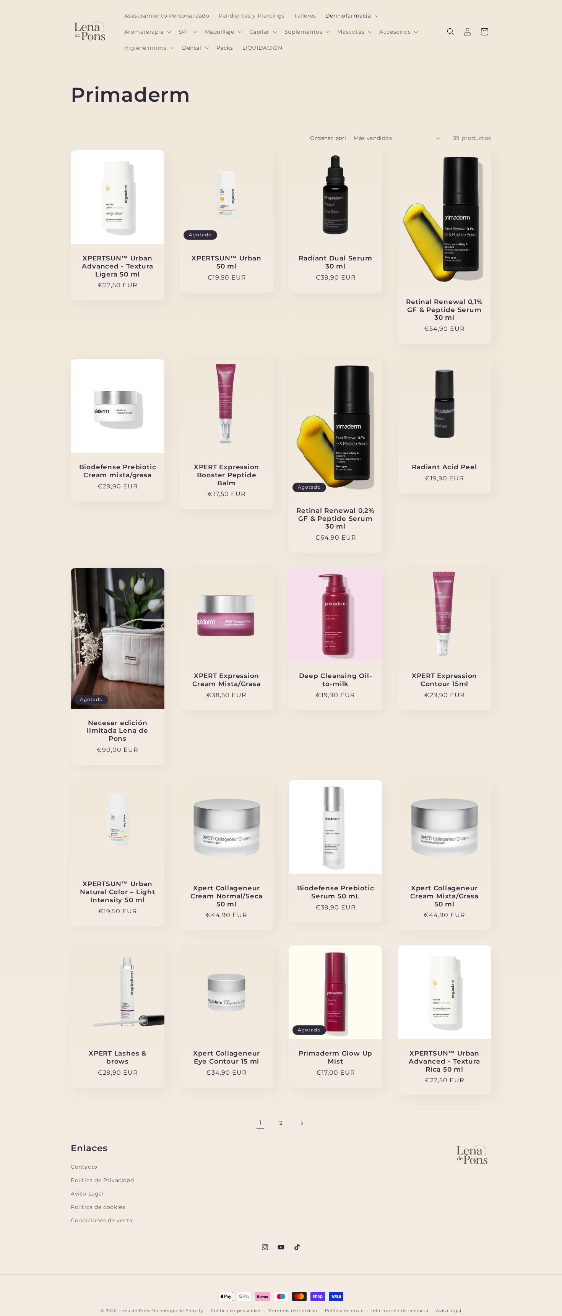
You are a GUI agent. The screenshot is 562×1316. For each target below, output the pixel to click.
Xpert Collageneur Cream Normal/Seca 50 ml (226, 896)
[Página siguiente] (301, 1123)
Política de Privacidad (102, 1180)
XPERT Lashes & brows (117, 1057)
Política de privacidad (235, 1310)
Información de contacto (399, 1310)
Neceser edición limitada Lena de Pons (117, 731)
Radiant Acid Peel (444, 467)
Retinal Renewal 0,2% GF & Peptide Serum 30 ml (335, 518)
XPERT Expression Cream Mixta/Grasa (226, 680)
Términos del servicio (292, 1310)
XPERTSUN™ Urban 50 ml (227, 262)
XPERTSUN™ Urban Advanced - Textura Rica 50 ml (444, 1061)
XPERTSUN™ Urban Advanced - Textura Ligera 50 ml (117, 266)
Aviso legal (448, 1310)
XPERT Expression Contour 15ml (444, 680)
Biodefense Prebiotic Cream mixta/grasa (117, 471)
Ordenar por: (328, 138)
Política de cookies (98, 1207)
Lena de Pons (134, 1310)
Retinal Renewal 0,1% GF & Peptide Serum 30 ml (444, 309)
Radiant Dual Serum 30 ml (335, 262)
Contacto (84, 1166)
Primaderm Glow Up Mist (335, 1057)
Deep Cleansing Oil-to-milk (335, 680)
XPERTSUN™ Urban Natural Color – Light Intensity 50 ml (117, 892)
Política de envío (344, 1310)
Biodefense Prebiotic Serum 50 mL (335, 892)
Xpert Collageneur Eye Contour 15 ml (226, 1057)
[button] (351, 16)
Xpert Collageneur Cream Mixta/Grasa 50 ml (444, 896)
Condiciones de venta (102, 1220)
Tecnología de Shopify (177, 1310)
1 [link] (260, 1122)
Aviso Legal (87, 1193)
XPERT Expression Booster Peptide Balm (226, 475)
